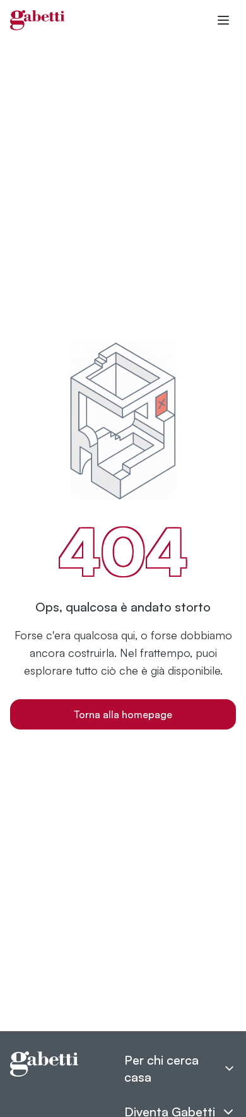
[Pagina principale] (37, 20)
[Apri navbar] (223, 20)
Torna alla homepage (123, 714)
